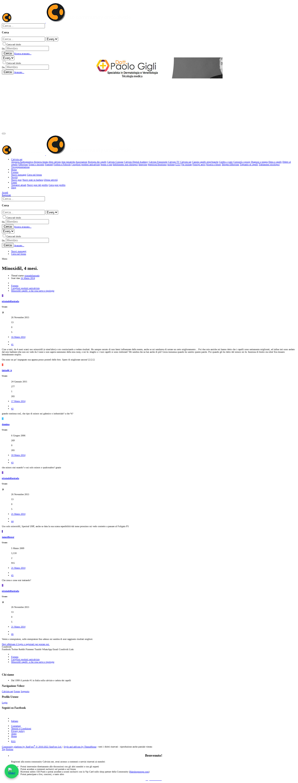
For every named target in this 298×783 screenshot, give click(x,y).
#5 (12, 575)
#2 (12, 408)
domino (6, 424)
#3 (12, 462)
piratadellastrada (31, 275)
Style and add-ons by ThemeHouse (80, 746)
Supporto (25, 691)
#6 (12, 634)
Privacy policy (18, 731)
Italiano (14, 721)
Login (4, 702)
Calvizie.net (7, 691)
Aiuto (14, 733)
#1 (12, 344)
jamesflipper (8, 537)
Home (14, 736)
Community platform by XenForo (32, 746)
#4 (12, 521)
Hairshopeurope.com (139, 771)
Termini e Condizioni (21, 728)
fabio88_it (7, 370)
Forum (17, 691)
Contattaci (16, 726)
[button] (4, 133)
